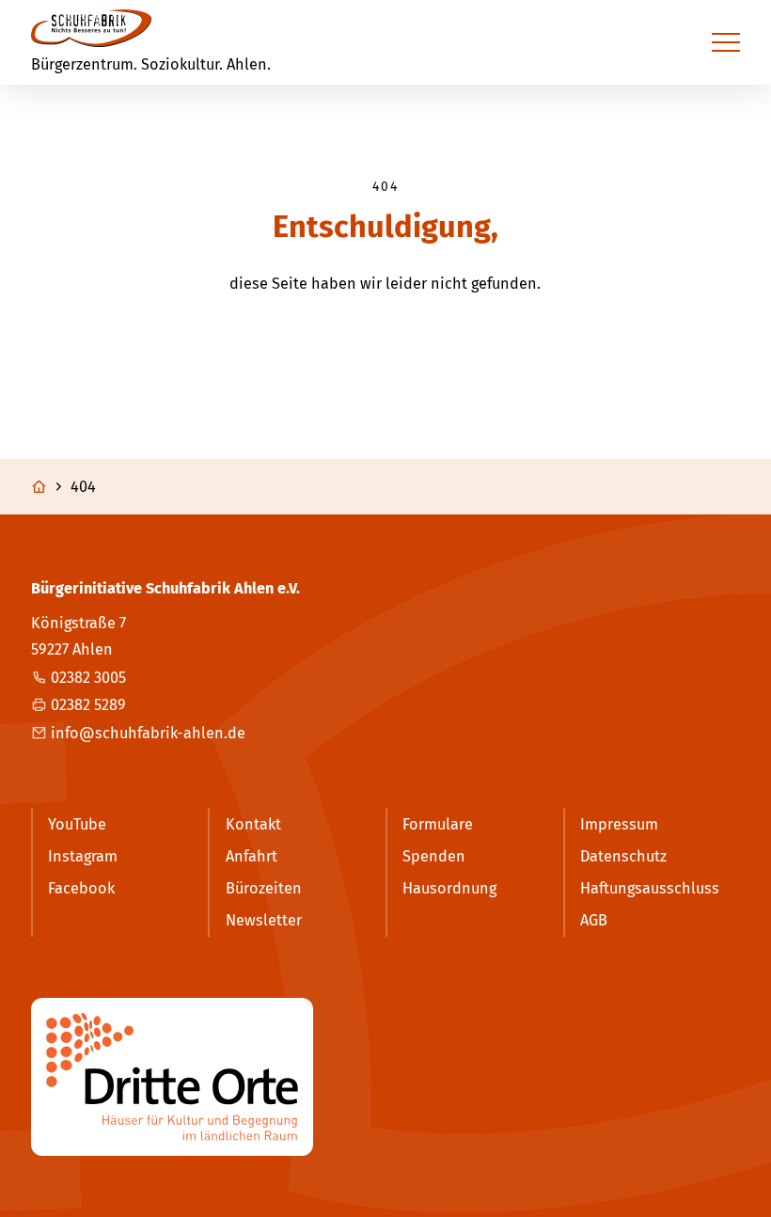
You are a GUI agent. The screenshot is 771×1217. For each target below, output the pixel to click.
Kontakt (253, 824)
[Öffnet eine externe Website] (385, 1077)
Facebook (81, 888)
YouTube (77, 824)
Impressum (619, 824)
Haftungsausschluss (649, 888)
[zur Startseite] (91, 28)
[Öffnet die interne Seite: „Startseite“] (49, 486)
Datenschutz (623, 856)
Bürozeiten (264, 888)
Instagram (83, 856)
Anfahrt (251, 856)
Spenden (433, 856)
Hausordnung (449, 888)
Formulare (437, 824)
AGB (593, 920)
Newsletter (264, 920)
